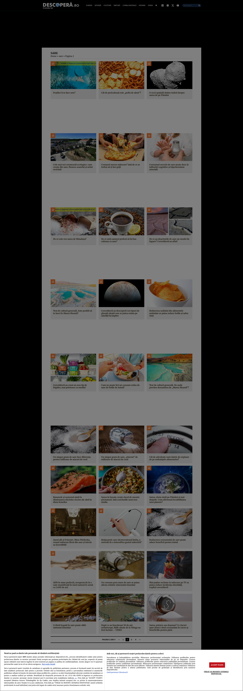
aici (76, 678)
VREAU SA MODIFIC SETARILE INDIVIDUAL (216, 673)
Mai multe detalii (48, 664)
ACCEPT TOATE (217, 665)
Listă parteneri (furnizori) (117, 672)
